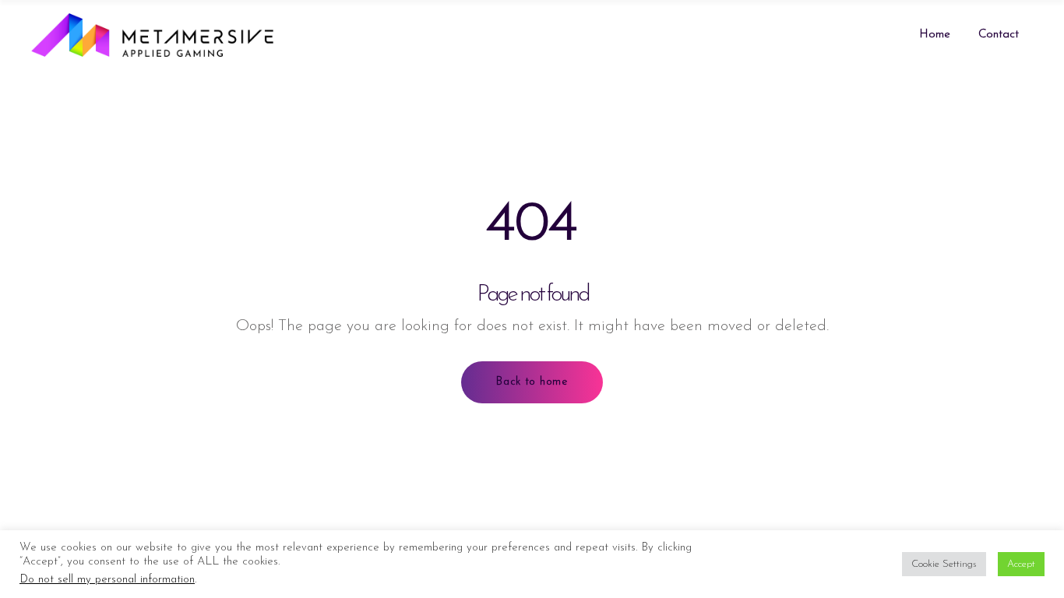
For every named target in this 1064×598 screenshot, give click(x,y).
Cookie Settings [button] (944, 564)
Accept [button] (1021, 564)
